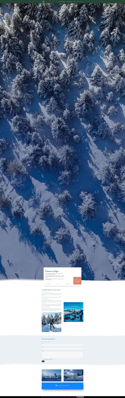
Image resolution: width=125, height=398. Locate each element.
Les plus (74, 1)
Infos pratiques (69, 1)
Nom (42, 343)
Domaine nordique (80, 1)
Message (43, 350)
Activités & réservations (62, 1)
